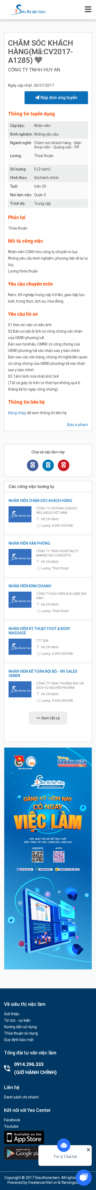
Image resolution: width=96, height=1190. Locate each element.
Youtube (11, 1126)
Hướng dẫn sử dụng (20, 1027)
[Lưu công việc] (38, 60)
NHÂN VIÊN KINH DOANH (30, 586)
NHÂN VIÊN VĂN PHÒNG (29, 543)
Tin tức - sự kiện (17, 1020)
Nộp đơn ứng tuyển (58, 97)
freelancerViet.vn (42, 1182)
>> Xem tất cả (48, 718)
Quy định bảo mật (19, 1040)
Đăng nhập (17, 413)
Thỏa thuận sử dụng (21, 1033)
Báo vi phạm (77, 425)
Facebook (12, 1120)
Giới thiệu (11, 1014)
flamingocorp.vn (75, 1182)
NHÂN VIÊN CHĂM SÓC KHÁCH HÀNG (40, 500)
